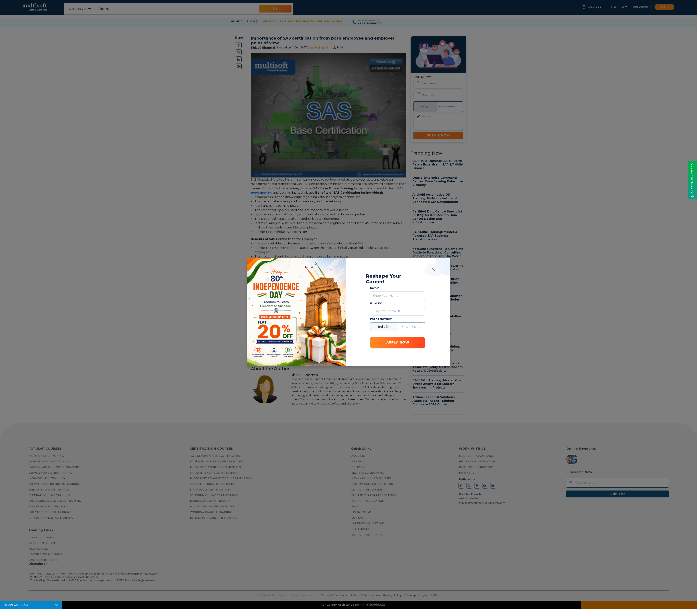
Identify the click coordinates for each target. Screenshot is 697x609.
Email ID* (376, 303)
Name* (374, 288)
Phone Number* (381, 318)
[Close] (433, 269)
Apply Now (397, 342)
